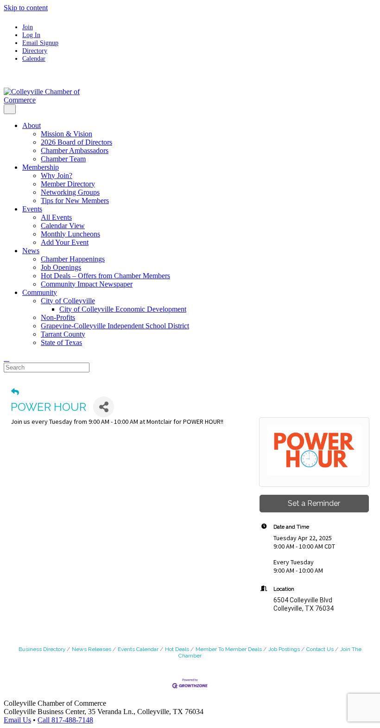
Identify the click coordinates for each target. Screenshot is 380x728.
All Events (56, 217)
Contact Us (320, 649)
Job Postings (284, 649)
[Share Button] (103, 406)
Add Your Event (65, 242)
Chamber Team (63, 159)
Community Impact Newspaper (87, 284)
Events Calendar (138, 649)
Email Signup (40, 42)
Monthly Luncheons (70, 234)
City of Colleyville (68, 301)
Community (39, 292)
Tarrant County (63, 334)
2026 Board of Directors (76, 142)
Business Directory (42, 649)
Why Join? (56, 175)
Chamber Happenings (73, 259)
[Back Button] (15, 391)
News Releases (91, 649)
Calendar (33, 58)
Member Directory (68, 184)
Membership (40, 167)
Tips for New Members (75, 200)
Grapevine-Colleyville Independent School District (115, 326)
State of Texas (61, 342)
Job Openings (61, 267)
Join (27, 27)
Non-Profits (58, 317)
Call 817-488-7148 (65, 720)
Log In (31, 34)
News (30, 251)
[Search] (6, 358)
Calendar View (63, 226)
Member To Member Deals (229, 649)
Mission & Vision (66, 134)
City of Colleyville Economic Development (122, 309)
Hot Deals (177, 649)
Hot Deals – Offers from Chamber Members (105, 276)
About (31, 125)
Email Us (17, 720)
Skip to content (26, 8)
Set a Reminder (314, 503)
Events (32, 209)
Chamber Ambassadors (74, 150)
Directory (34, 50)
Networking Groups (70, 192)
